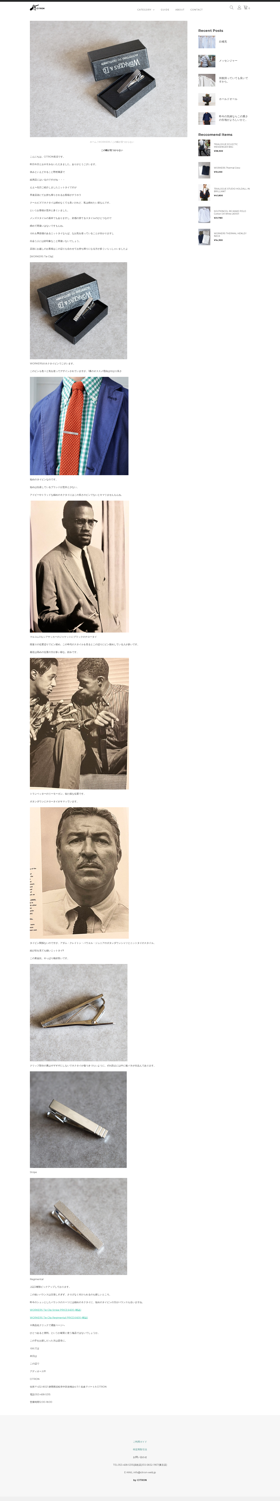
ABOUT (179, 9)
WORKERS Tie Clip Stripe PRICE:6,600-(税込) (55, 1310)
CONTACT (196, 9)
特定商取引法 (140, 1449)
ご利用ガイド (140, 1441)
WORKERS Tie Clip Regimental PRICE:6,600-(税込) (59, 1317)
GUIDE (165, 9)
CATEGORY (144, 9)
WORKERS (104, 142)
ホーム (93, 142)
